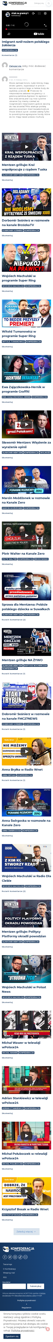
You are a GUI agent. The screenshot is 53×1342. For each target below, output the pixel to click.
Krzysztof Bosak (11, 1215)
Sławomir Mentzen (12, 175)
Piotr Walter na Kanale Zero (23, 553)
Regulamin (26, 1308)
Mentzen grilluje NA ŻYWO (22, 660)
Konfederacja (9, 50)
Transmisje (7, 1264)
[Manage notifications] (48, 1329)
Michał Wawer (9, 1053)
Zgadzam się (11, 1336)
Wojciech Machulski (13, 286)
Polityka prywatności (26, 1300)
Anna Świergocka (11, 831)
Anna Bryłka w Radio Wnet (22, 769)
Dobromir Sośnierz (12, 230)
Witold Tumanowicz (13, 341)
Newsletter (6, 1282)
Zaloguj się (39, 3)
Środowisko (41, 559)
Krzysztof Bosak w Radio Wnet (25, 1209)
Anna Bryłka (9, 775)
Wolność (45, 452)
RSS (5, 1277)
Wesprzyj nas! (9, 1273)
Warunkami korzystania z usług (25, 1295)
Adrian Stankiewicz (12, 1108)
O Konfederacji (9, 1269)
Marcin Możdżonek (12, 508)
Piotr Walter (9, 559)
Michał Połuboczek (12, 1164)
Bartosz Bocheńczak (35, 665)
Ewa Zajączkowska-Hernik (16, 397)
